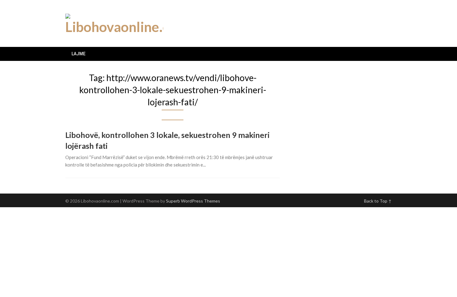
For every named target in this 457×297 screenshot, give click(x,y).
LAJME (78, 53)
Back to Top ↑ (378, 200)
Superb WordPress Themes (193, 200)
